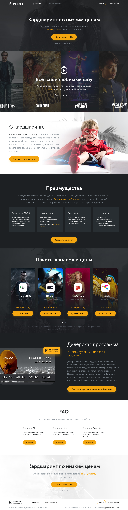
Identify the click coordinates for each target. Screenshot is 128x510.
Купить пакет (22, 313)
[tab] (62, 322)
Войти (101, 4)
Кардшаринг (36, 4)
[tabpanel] (23, 293)
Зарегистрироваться (24, 159)
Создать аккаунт (113, 4)
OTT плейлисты (55, 4)
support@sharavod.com (111, 508)
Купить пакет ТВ (64, 37)
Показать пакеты (63, 95)
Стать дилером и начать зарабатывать (91, 389)
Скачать (29, 442)
